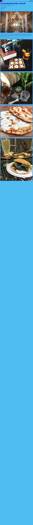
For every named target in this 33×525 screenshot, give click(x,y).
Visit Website (2, 8)
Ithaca (9, 5)
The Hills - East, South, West (4, 5)
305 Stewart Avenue (3, 7)
